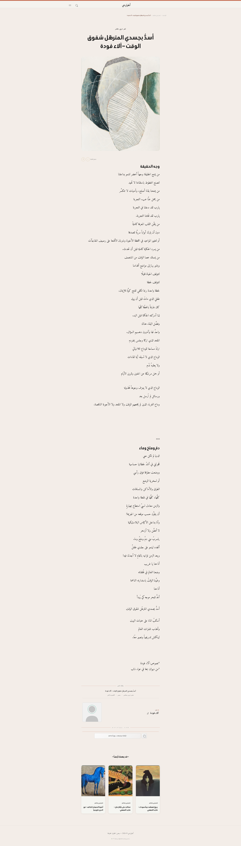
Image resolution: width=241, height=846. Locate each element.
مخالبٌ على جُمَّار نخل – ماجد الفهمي (122, 808)
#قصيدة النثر (111, 695)
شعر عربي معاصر (157, 15)
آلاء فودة (154, 713)
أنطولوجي (126, 5)
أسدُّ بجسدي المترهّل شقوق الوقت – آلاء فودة (120, 691)
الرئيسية (164, 15)
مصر (119, 695)
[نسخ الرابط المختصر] (144, 735)
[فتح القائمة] (69, 5)
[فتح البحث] (76, 5)
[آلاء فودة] (92, 712)
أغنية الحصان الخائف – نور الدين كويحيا (93, 808)
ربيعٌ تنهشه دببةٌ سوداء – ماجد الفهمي (148, 808)
